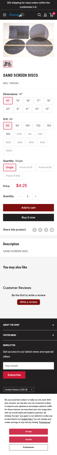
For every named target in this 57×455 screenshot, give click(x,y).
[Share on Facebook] (34, 229)
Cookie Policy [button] (27, 419)
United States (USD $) (16, 389)
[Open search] (39, 15)
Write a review (28, 301)
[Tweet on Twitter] (46, 229)
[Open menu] (4, 15)
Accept (28, 432)
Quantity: (8, 196)
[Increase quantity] (35, 196)
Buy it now (28, 217)
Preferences (28, 447)
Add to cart (28, 207)
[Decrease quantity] (19, 196)
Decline (28, 439)
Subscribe (14, 374)
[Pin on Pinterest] (40, 229)
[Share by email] (52, 229)
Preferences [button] (44, 422)
